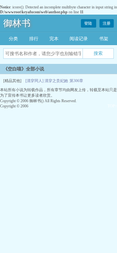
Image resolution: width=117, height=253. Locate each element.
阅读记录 (79, 38)
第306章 (76, 80)
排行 (33, 38)
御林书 (17, 23)
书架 (103, 38)
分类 (13, 38)
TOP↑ (112, 106)
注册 (106, 23)
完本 (53, 38)
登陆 (88, 23)
